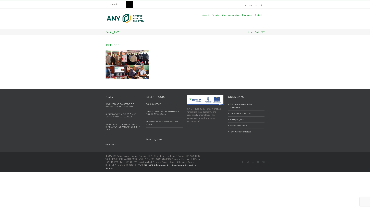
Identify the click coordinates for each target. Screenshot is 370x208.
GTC (140, 165)
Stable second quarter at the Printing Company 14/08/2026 (120, 105)
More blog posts (154, 139)
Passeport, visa (237, 119)
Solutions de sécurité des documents (242, 106)
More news (111, 144)
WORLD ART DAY (153, 104)
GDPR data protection (159, 165)
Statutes (109, 168)
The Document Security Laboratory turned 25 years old (163, 112)
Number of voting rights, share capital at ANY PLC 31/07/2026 (121, 115)
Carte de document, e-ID (241, 113)
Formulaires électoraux (240, 131)
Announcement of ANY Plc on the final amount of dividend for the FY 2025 (123, 127)
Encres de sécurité (238, 125)
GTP (145, 165)
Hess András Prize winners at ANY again (162, 123)
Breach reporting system (184, 165)
